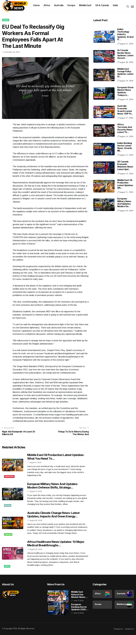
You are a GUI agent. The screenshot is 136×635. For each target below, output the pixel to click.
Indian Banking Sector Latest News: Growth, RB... (124, 147)
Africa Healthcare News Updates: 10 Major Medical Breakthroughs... (55, 543)
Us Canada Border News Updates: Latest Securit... (125, 54)
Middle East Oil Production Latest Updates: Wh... (125, 184)
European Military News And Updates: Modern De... (124, 202)
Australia (58, 5)
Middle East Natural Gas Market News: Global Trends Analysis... (78, 594)
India (115, 5)
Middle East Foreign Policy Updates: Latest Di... (125, 73)
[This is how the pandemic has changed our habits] (45, 74)
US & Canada (102, 5)
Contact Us (118, 628)
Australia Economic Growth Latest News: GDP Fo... (125, 110)
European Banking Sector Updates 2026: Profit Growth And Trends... (79, 607)
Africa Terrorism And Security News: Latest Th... (125, 128)
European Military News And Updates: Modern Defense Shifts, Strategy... (52, 485)
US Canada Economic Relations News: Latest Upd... (125, 165)
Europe (71, 5)
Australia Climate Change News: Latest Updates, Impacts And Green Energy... (53, 514)
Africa (47, 5)
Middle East (85, 5)
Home (36, 5)
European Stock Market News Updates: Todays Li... (125, 91)
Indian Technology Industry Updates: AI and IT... (125, 34)
